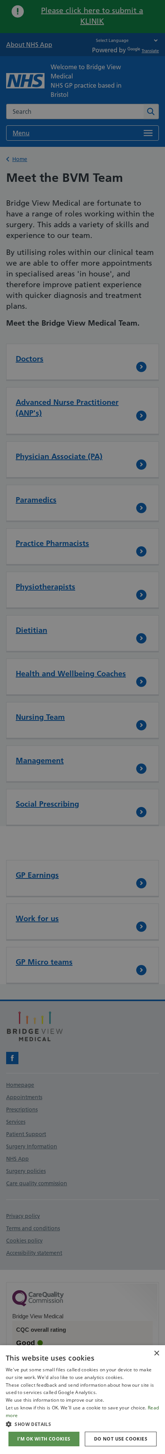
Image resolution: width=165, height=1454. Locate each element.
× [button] (156, 1353)
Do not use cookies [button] (120, 1439)
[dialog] (82, 1399)
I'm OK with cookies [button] (44, 1439)
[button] (82, 1424)
